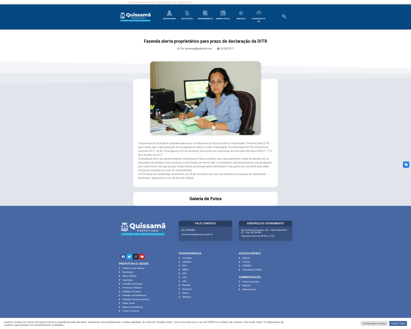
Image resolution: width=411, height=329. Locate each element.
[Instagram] (135, 256)
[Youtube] (142, 256)
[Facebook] (123, 256)
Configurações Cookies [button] (374, 323)
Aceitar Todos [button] (398, 323)
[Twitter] (129, 256)
